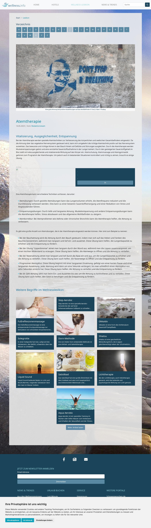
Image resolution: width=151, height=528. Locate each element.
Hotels (55, 4)
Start (18, 18)
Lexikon (26, 18)
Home (36, 4)
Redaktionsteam (38, 126)
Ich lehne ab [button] (27, 520)
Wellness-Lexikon (80, 4)
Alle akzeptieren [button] (13, 520)
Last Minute (52, 496)
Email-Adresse (23, 472)
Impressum (82, 496)
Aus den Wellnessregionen (29, 496)
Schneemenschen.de (116, 496)
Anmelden (61, 481)
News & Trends (109, 4)
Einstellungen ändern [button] (44, 520)
